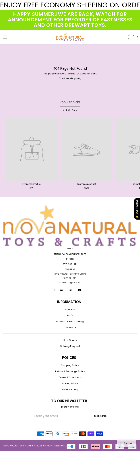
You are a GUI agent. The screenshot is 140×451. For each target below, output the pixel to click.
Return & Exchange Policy (70, 371)
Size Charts (70, 340)
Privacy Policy (70, 389)
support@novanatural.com (70, 254)
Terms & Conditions (70, 377)
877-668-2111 (70, 264)
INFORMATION (69, 301)
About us (70, 309)
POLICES (69, 357)
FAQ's (70, 315)
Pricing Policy (70, 383)
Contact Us (70, 327)
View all (70, 109)
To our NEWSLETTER (69, 400)
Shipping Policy (70, 365)
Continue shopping (70, 78)
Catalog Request (70, 346)
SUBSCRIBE (100, 416)
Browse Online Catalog (70, 321)
